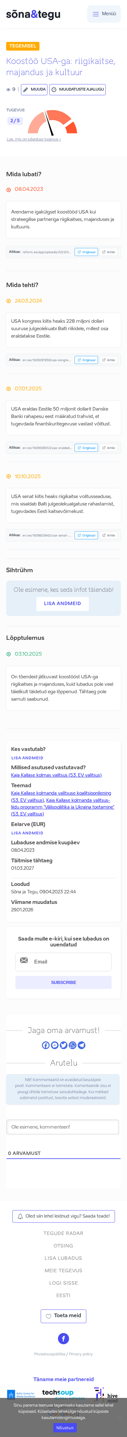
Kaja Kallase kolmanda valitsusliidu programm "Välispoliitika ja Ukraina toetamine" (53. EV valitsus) (62, 807)
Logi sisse (63, 1283)
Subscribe (63, 982)
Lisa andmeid (62, 604)
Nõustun (65, 1427)
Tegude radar (63, 1233)
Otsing (63, 1246)
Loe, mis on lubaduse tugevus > (34, 139)
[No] (119, 1417)
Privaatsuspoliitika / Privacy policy (63, 1354)
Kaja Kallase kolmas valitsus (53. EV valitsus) (56, 775)
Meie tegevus (64, 1271)
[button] (34, 89)
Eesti (63, 1295)
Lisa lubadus (63, 1258)
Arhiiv (111, 252)
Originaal (88, 252)
